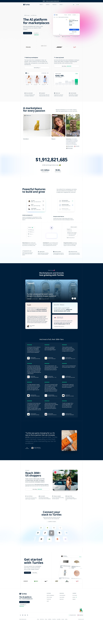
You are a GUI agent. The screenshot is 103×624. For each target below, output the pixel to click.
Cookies (66, 619)
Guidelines (49, 619)
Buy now (74, 29)
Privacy (46, 619)
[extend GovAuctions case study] (73, 132)
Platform (41, 4)
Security (62, 619)
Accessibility (58, 619)
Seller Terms (42, 619)
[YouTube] (25, 615)
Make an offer (74, 31)
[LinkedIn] (23, 615)
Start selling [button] (66, 66)
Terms (38, 619)
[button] (73, 4)
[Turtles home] (23, 594)
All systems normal (73, 615)
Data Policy (54, 619)
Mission (61, 4)
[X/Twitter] (20, 615)
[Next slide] (75, 298)
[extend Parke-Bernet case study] (37, 132)
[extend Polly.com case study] (58, 132)
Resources (54, 4)
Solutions (47, 4)
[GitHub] (27, 615)
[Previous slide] (73, 298)
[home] (26, 4)
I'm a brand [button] (36, 33)
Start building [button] (27, 33)
